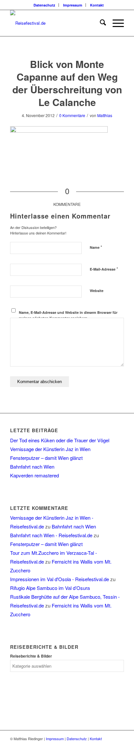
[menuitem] (44, 5)
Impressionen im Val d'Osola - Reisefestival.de (59, 579)
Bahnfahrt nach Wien (32, 466)
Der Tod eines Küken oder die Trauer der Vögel (59, 440)
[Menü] (115, 23)
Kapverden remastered (34, 475)
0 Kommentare (72, 115)
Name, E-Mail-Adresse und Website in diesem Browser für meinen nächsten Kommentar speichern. (68, 315)
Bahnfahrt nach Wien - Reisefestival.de (51, 535)
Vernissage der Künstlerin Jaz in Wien (50, 449)
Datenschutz (44, 5)
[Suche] (99, 23)
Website (96, 290)
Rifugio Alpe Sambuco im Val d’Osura (50, 587)
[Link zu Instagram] (119, 738)
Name (96, 247)
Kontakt (97, 5)
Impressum (72, 5)
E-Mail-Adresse (104, 269)
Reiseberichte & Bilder (31, 656)
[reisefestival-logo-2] (55, 23)
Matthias (104, 115)
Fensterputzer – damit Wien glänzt (46, 457)
